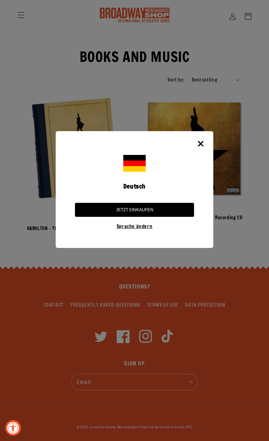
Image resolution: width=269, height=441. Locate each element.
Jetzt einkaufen (134, 209)
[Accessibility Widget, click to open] (13, 428)
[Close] (200, 143)
